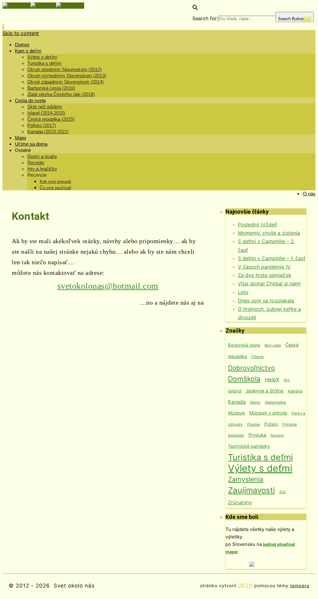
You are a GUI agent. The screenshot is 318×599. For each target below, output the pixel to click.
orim (245, 586)
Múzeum (236, 413)
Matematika (275, 402)
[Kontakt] (43, 5)
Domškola (244, 378)
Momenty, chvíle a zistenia (269, 233)
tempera (299, 585)
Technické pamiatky (249, 446)
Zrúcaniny (240, 502)
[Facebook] (70, 5)
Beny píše (273, 345)
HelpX (272, 379)
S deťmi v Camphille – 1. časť (271, 258)
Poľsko (271, 424)
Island (234, 391)
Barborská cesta (244, 345)
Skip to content (20, 33)
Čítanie (257, 357)
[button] (195, 9)
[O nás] (16, 5)
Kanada (237, 402)
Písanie (253, 424)
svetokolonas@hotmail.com (107, 286)
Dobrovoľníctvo (251, 368)
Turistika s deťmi (260, 457)
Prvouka (257, 435)
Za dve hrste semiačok (264, 275)
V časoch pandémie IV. (264, 267)
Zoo (282, 491)
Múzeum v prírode (268, 413)
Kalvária (295, 391)
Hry (287, 380)
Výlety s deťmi (260, 468)
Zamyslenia (245, 479)
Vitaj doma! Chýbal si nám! (269, 283)
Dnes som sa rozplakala (266, 300)
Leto (243, 292)
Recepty (277, 435)
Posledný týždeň (257, 224)
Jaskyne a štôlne (265, 391)
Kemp (255, 402)
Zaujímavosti (251, 490)
